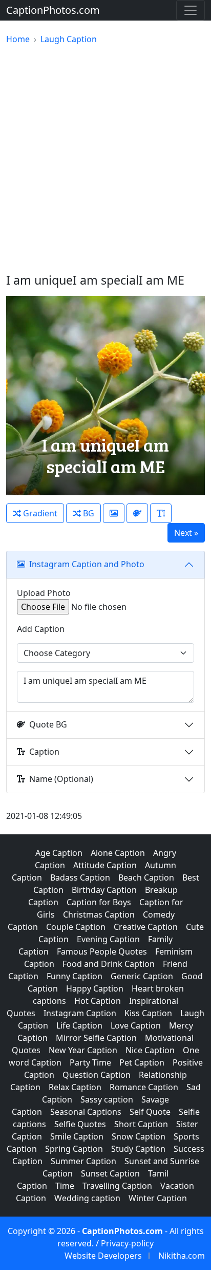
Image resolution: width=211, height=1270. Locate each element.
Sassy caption (106, 1099)
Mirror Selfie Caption (96, 1037)
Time (64, 1185)
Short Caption (141, 1124)
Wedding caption (87, 1198)
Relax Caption (75, 1087)
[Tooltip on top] (161, 513)
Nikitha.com (181, 1255)
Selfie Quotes (80, 1124)
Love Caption (136, 1025)
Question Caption (96, 1074)
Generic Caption (142, 976)
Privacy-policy (127, 1243)
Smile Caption (76, 1136)
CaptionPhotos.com (53, 10)
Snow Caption (138, 1136)
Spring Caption (74, 1148)
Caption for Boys (99, 902)
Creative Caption (146, 926)
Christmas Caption (99, 914)
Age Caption (58, 852)
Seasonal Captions (85, 1111)
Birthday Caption (104, 889)
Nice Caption (150, 1050)
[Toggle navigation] (190, 10)
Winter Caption (158, 1198)
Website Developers (103, 1255)
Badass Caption (80, 877)
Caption (44, 751)
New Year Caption (83, 1050)
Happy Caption (94, 988)
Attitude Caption (105, 865)
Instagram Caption (80, 1013)
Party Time (90, 1062)
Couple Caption (76, 926)
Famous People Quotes (102, 951)
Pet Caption (141, 1062)
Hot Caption (97, 1000)
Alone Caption (118, 852)
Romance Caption (144, 1087)
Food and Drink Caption (108, 963)
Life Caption (79, 1025)
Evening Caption (108, 939)
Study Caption (138, 1148)
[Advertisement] (105, 159)
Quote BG (48, 724)
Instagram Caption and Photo (86, 564)
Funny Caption (74, 976)
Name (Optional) (61, 779)
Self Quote (150, 1111)
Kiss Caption (148, 1013)
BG (87, 513)
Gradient (39, 513)
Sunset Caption (110, 1173)
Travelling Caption (117, 1185)
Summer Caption (83, 1161)
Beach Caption (146, 877)
